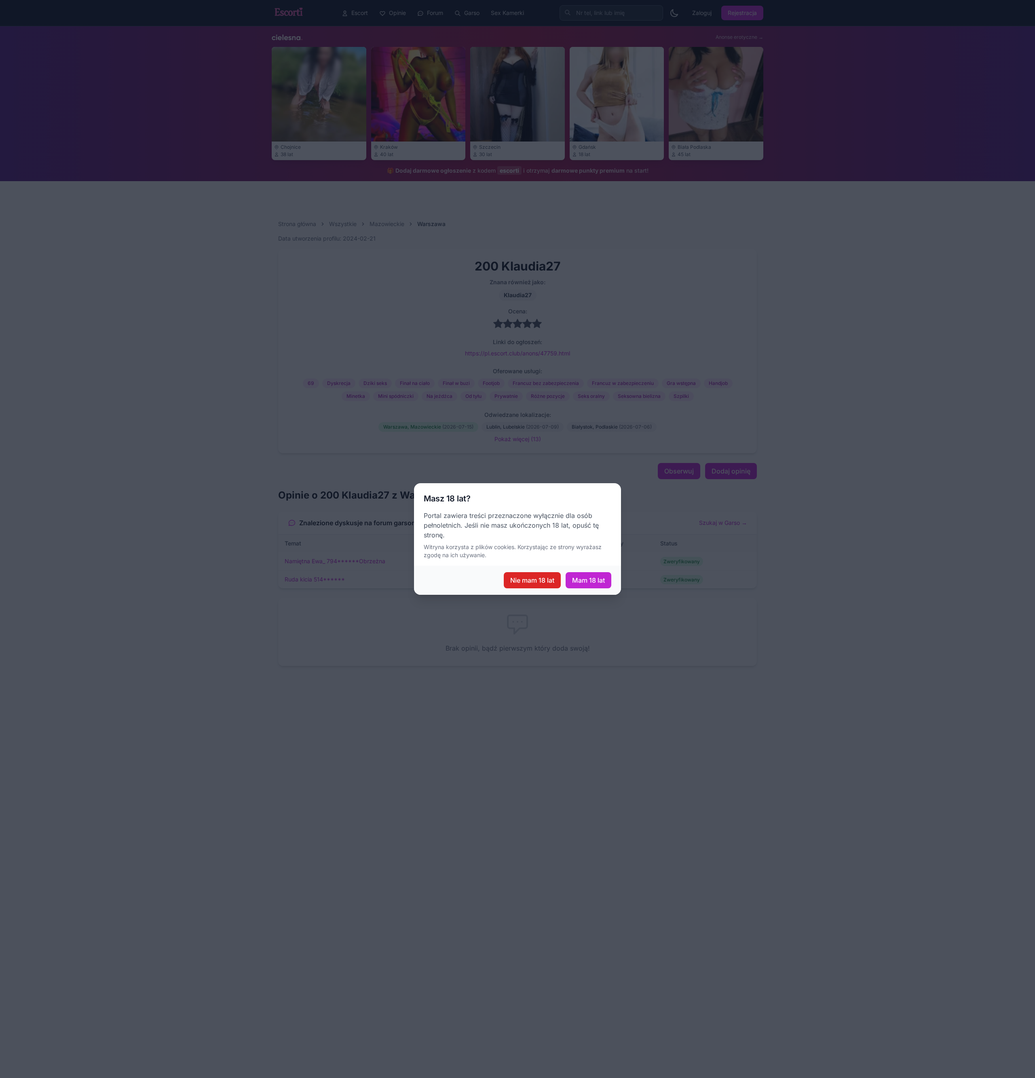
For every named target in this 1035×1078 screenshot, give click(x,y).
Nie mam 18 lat (532, 580)
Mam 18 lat (588, 580)
